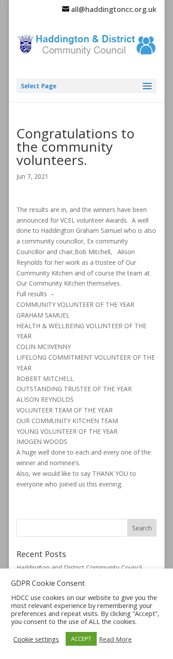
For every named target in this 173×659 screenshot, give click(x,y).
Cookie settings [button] (36, 639)
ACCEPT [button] (81, 639)
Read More (115, 639)
